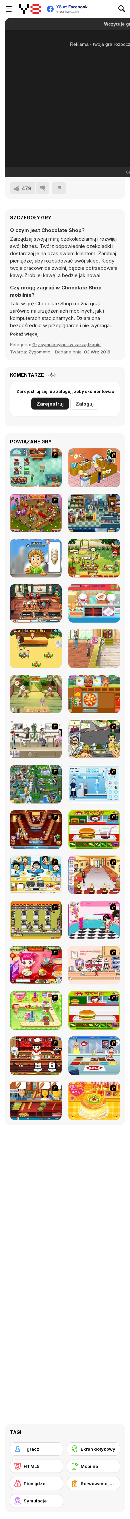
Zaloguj (85, 404)
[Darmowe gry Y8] (30, 9)
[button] (24, 334)
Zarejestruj (50, 404)
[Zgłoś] (59, 188)
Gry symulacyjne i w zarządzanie (66, 344)
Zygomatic (39, 351)
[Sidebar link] (8, 9)
